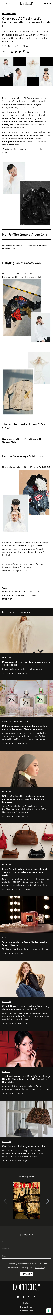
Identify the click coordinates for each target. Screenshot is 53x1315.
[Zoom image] (26, 193)
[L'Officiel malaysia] (26, 3)
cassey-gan (8, 595)
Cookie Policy (26, 1311)
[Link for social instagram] (29, 1297)
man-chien (7, 599)
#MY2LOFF (27, 107)
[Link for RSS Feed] (34, 1297)
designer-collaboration (15, 591)
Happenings (9, 13)
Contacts (26, 1303)
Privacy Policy (40, 1268)
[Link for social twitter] (18, 1297)
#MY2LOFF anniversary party (30, 98)
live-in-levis (32, 595)
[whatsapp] (24, 52)
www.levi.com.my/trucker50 (15, 570)
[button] (48, 1201)
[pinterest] (12, 52)
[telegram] (28, 52)
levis (41, 595)
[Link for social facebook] (24, 1297)
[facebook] (8, 52)
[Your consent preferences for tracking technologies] (48, 1310)
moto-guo (35, 591)
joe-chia (20, 595)
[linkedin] (16, 52)
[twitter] (20, 52)
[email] (4, 52)
